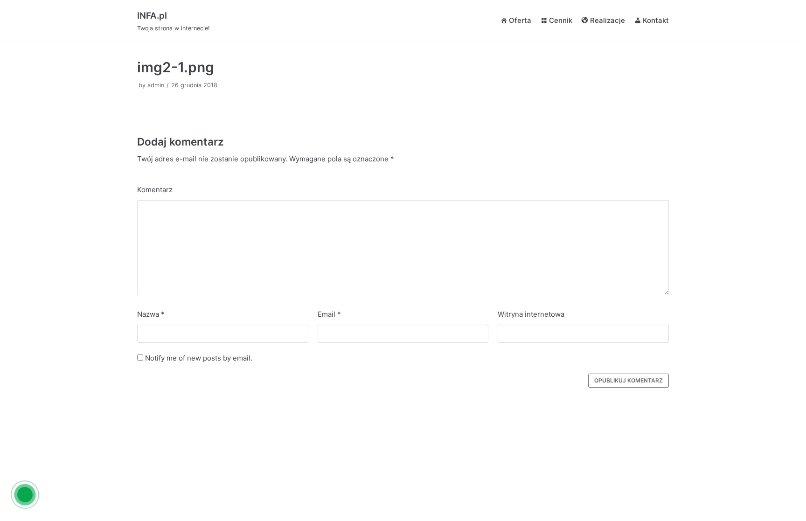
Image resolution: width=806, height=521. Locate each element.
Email (329, 314)
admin (155, 85)
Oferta (520, 20)
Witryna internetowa (531, 314)
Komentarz (155, 189)
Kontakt (656, 20)
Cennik (560, 20)
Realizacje (607, 20)
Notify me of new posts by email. (198, 358)
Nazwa (151, 314)
